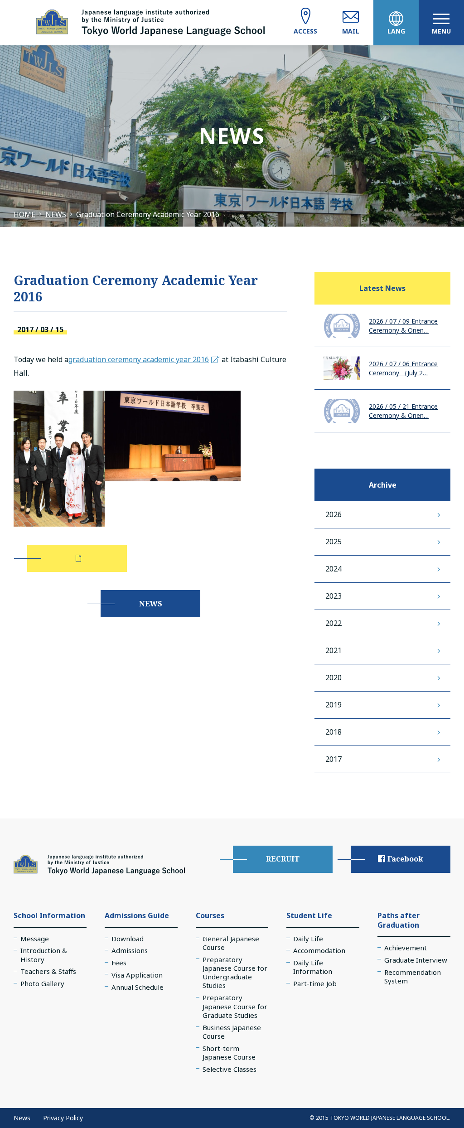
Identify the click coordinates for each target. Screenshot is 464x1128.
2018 (333, 732)
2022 (333, 623)
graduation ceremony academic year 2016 (138, 359)
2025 (333, 542)
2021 (333, 650)
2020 (333, 678)
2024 (333, 569)
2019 (333, 705)
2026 (333, 514)
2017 (333, 759)
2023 (333, 596)
